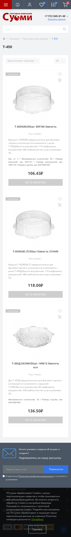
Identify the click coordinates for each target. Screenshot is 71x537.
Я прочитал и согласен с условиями (36, 478)
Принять (37, 529)
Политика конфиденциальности (36, 476)
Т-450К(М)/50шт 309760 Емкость (35, 126)
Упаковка (14, 38)
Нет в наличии (35, 182)
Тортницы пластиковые (35, 38)
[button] (30, 4)
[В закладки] (60, 74)
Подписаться (56, 469)
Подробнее (37, 519)
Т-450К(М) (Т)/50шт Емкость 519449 (35, 251)
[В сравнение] (60, 80)
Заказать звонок (57, 19)
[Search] (64, 29)
